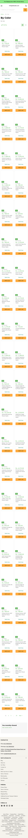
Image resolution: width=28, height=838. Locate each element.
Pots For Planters (4, 826)
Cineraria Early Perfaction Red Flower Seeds (19, 557)
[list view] (25, 25)
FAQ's (2, 769)
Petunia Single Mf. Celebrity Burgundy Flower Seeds (20, 529)
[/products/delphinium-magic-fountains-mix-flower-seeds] (20, 404)
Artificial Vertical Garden (7, 830)
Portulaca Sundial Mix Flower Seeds (7, 528)
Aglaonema (11, 815)
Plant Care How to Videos (6, 771)
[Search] (25, 9)
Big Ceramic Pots (21, 826)
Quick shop (7, 51)
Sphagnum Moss (12, 820)
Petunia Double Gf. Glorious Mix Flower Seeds (6, 160)
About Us (3, 763)
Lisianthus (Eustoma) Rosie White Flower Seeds (7, 471)
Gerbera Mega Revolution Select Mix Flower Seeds (7, 188)
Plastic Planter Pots (9, 829)
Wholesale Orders (5, 798)
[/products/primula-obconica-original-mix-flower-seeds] (20, 460)
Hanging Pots (8, 827)
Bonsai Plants (7, 818)
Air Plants (23, 815)
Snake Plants (20, 814)
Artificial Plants (18, 829)
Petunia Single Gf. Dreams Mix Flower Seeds (20, 700)
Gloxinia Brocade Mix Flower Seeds (7, 415)
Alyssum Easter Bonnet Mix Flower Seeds (20, 47)
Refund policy (4, 776)
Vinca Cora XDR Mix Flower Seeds (7, 273)
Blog (2, 760)
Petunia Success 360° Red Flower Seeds (7, 74)
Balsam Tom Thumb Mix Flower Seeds (6, 443)
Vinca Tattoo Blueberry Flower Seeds (6, 301)
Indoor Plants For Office (19, 824)
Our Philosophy (4, 778)
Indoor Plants (6, 814)
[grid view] (22, 25)
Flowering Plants (21, 820)
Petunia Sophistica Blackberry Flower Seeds (20, 359)
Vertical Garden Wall (17, 827)
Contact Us (3, 767)
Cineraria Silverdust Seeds (20, 329)
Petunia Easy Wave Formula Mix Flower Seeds (6, 131)
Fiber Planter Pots (13, 826)
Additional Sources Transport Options (9, 796)
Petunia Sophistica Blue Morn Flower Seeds (20, 301)
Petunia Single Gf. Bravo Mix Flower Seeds (20, 586)
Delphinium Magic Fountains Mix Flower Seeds (21, 416)
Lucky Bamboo (4, 815)
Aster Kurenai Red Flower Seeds (6, 556)
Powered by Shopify (14, 835)
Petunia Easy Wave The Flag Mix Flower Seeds (7, 359)
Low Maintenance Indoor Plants (13, 823)
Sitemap (2, 780)
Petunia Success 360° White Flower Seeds (21, 74)
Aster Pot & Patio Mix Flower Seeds (21, 244)
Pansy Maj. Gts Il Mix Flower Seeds (20, 159)
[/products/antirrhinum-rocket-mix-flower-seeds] (20, 433)
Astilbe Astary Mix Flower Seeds (6, 499)
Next (20, 715)
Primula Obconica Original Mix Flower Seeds (20, 471)
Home (2, 14)
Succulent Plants (7, 817)
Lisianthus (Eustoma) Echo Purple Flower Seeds (7, 700)
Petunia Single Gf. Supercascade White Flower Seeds (7, 102)
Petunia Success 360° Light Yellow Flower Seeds (21, 615)
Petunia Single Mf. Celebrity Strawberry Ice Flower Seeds (20, 387)
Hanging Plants (13, 814)
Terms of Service (4, 773)
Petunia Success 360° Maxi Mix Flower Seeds (7, 615)
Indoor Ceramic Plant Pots (7, 821)
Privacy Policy (4, 787)
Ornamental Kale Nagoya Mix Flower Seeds (6, 330)
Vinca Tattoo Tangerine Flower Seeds (20, 217)
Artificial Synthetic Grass (19, 830)
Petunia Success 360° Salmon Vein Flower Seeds (7, 217)
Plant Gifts (20, 818)
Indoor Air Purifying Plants (7, 824)
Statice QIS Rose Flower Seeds (6, 46)
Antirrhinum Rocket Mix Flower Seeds (20, 443)
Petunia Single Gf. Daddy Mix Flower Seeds (20, 188)
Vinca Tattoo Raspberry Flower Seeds (6, 672)
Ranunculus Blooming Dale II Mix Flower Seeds (21, 102)
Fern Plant (17, 815)
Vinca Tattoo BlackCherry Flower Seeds (20, 672)
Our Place (3, 765)
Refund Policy (4, 791)
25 (16, 715)
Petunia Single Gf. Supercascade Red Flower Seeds (6, 245)
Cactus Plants (15, 817)
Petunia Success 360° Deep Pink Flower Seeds (7, 643)
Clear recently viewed (7, 727)
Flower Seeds (5, 820)
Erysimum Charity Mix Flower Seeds (7, 585)
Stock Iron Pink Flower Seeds (19, 273)
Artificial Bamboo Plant (14, 832)
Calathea (21, 817)
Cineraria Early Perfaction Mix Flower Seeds (21, 500)
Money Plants (14, 818)
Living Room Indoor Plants (19, 821)
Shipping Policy (4, 794)
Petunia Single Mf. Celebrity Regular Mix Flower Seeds (7, 387)
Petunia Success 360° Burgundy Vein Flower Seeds (21, 643)
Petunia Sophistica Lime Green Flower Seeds (20, 131)
